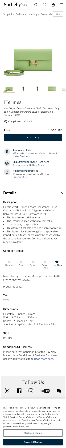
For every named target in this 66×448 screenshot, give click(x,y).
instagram (31, 390)
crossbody (46, 14)
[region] (33, 423)
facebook (19, 390)
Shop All (7, 14)
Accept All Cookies (33, 442)
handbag (32, 14)
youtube (45, 391)
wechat (59, 391)
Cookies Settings (33, 433)
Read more (25, 156)
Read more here (43, 359)
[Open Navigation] (61, 4)
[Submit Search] (35, 4)
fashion (20, 14)
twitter (7, 390)
